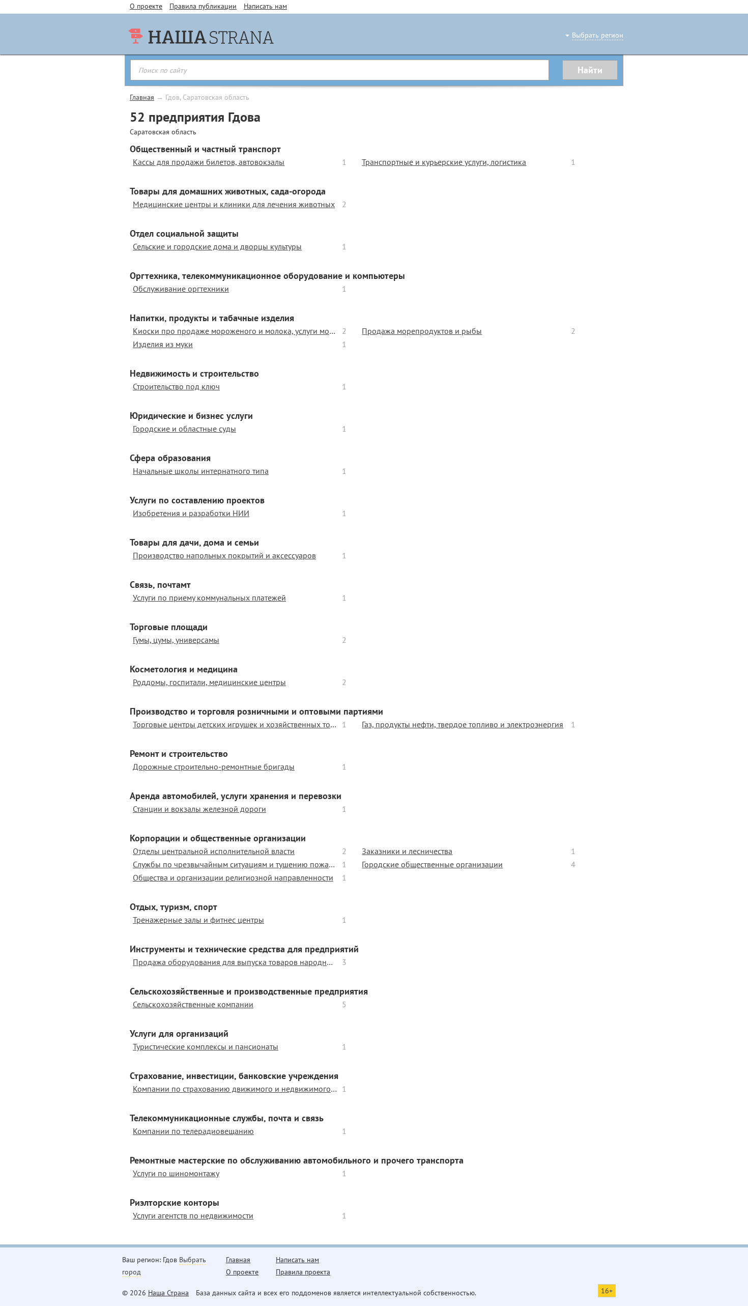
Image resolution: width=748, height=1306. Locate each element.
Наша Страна (168, 1292)
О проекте (146, 6)
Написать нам (265, 6)
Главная (142, 97)
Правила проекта (303, 1271)
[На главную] (201, 56)
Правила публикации (203, 6)
